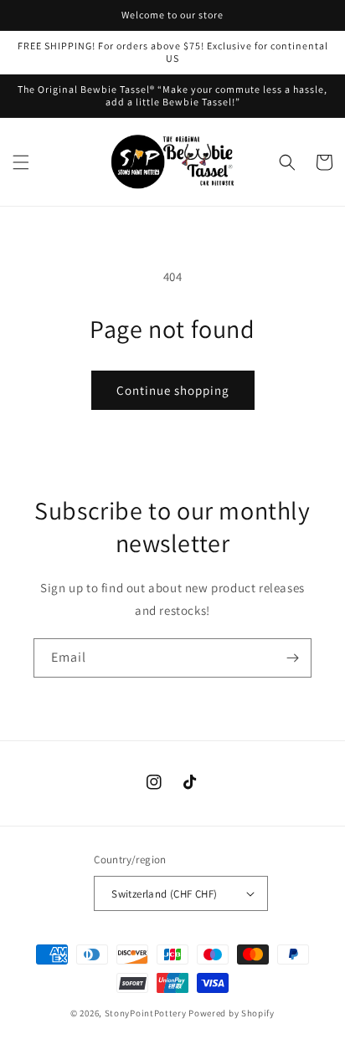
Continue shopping (172, 390)
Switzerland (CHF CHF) (164, 894)
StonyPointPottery (146, 1013)
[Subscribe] (292, 658)
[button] (21, 162)
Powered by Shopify (231, 1013)
